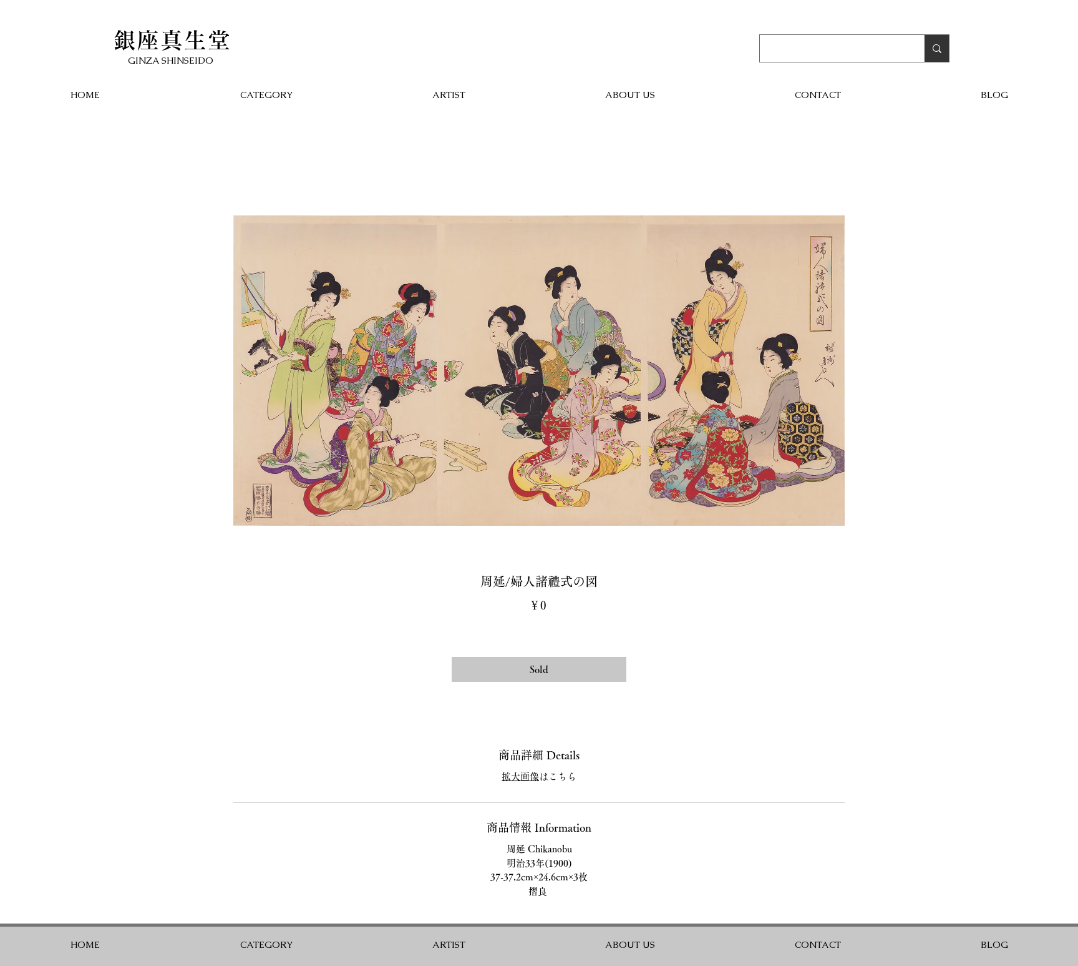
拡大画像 (520, 776)
